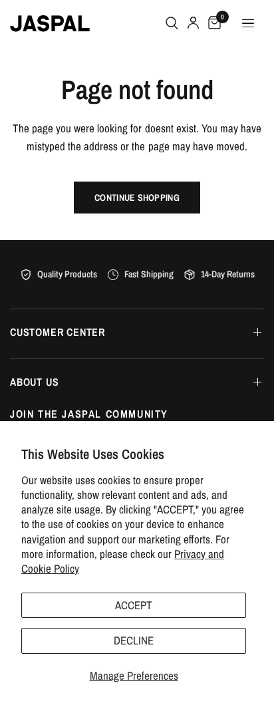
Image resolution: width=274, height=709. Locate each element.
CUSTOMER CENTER (57, 332)
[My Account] (193, 23)
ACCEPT (133, 605)
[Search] (172, 23)
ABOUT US (34, 381)
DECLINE (134, 640)
